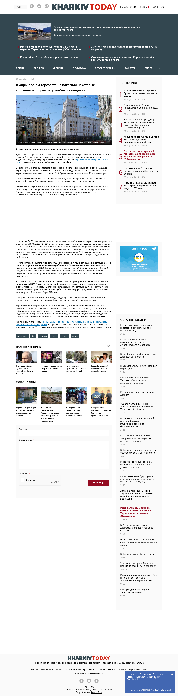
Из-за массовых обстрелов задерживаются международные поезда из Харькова (138, 438)
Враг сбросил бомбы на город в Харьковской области (138, 355)
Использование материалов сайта (80, 669)
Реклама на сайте (107, 669)
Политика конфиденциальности (132, 669)
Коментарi (98, 482)
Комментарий (26, 439)
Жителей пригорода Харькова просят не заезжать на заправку (124, 48)
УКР (86, 686)
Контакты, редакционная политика (46, 669)
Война (20, 68)
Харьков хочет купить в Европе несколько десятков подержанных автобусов (141, 139)
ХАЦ (33, 336)
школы (53, 336)
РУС (92, 686)
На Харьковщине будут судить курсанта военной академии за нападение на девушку (137, 479)
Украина (58, 68)
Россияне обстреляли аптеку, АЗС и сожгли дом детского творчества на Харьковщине (138, 577)
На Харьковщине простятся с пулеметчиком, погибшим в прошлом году (136, 327)
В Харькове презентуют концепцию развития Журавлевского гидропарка (135, 342)
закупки (75, 336)
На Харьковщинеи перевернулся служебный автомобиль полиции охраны (138, 542)
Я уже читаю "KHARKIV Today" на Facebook (150, 689)
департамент (22, 336)
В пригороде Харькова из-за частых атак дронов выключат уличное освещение (136, 464)
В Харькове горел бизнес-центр (137, 553)
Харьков (38, 68)
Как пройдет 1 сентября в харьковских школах (49, 57)
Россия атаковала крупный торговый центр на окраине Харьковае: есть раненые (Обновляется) (50, 48)
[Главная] (84, 7)
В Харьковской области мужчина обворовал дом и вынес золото (138, 451)
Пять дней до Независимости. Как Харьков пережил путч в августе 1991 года (140, 185)
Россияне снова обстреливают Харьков (137, 393)
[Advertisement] (64, 218)
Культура (129, 68)
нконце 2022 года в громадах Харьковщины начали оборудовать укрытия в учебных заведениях (61, 323)
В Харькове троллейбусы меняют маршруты (138, 367)
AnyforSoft (96, 692)
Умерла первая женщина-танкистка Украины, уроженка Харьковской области (136, 406)
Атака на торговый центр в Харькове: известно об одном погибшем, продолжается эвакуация (137, 494)
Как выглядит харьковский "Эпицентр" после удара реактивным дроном (134, 380)
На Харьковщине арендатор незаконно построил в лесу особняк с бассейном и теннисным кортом (139, 123)
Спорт (148, 68)
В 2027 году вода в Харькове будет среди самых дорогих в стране (140, 93)
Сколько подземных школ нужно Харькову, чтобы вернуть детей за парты (122, 58)
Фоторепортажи (105, 68)
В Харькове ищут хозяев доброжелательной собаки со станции (136, 527)
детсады (64, 336)
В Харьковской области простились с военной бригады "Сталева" (141, 107)
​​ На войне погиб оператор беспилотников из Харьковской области (141, 171)
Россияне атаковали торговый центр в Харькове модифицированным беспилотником (97, 28)
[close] (172, 674)
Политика (79, 68)
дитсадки (43, 336)
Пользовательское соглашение (89, 673)
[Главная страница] (89, 658)
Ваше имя (24, 429)
